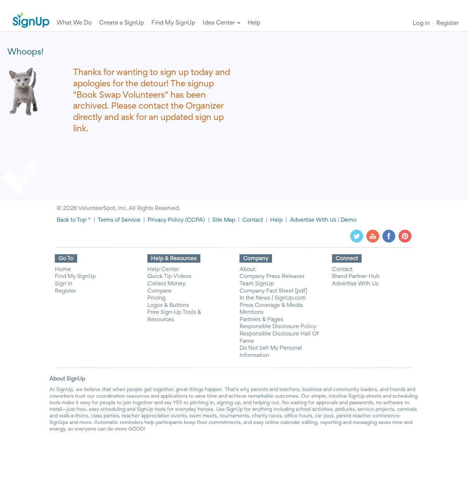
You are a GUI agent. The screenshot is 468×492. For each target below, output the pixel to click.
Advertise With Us (313, 220)
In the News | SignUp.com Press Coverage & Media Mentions (272, 305)
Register (447, 23)
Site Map (223, 220)
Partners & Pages (261, 319)
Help (276, 220)
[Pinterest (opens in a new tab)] (405, 236)
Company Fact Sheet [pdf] (273, 291)
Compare (159, 291)
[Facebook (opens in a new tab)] (388, 236)
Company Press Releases (272, 276)
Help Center (163, 269)
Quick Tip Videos (169, 276)
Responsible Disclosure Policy (277, 326)
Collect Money (166, 283)
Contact (252, 220)
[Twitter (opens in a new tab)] (356, 236)
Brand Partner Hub (356, 276)
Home (63, 269)
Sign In (63, 283)
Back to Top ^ (74, 220)
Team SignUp (256, 283)
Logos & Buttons (168, 305)
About (247, 269)
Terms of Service (119, 220)
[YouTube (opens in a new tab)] (372, 236)
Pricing (156, 298)
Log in (421, 23)
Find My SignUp (75, 276)
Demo (348, 220)
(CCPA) (194, 220)
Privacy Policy (166, 220)
